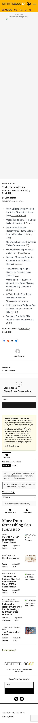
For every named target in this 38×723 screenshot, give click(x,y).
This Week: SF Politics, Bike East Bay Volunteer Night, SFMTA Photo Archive (11, 581)
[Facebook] (16, 699)
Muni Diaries (24, 253)
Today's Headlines (8, 184)
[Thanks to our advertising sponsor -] (19, 97)
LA (26, 10)
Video (4, 629)
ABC (26, 245)
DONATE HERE (7, 10)
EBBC (9, 290)
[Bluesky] (22, 699)
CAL (15, 10)
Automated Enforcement (11, 601)
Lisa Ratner (10, 197)
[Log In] (29, 4)
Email (5, 399)
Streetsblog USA (9, 599)
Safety (4, 534)
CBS (9, 323)
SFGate (9, 294)
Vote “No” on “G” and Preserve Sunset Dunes (10, 540)
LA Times (27, 223)
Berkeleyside (18, 264)
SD (30, 10)
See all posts (8, 650)
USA (21, 10)
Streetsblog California (12, 627)
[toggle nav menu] (34, 3)
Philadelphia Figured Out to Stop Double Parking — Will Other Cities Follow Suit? (12, 609)
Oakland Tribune (18, 215)
